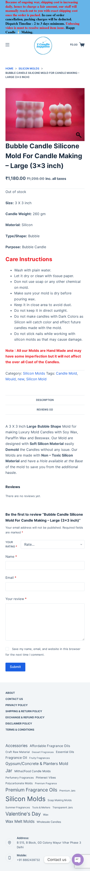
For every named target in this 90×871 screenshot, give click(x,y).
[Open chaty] (78, 860)
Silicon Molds (34, 373)
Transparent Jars (62, 807)
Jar (8, 770)
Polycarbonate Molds (19, 783)
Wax (45, 814)
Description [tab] (45, 400)
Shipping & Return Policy (23, 711)
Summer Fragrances (17, 807)
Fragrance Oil (16, 758)
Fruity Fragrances (39, 757)
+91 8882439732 (28, 860)
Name (11, 556)
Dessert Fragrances (43, 752)
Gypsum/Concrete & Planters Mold (36, 763)
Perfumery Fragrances (19, 777)
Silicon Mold (36, 379)
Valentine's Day (23, 814)
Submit (15, 667)
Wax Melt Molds (20, 821)
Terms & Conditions (19, 729)
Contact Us (14, 699)
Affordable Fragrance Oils (50, 746)
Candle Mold (66, 373)
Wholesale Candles (49, 821)
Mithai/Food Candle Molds (32, 771)
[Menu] (7, 45)
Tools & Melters (41, 807)
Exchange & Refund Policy (25, 717)
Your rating (11, 544)
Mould (10, 379)
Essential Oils (65, 752)
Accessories (16, 745)
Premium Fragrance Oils (31, 790)
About (10, 692)
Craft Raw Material (17, 752)
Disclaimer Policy (18, 723)
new (21, 379)
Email (10, 577)
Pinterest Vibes (46, 777)
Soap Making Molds (60, 800)
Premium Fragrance (46, 783)
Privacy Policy (16, 705)
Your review (16, 599)
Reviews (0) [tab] (45, 409)
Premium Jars (67, 790)
